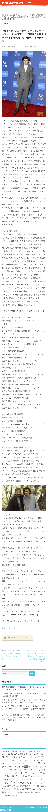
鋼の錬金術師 (9, 795)
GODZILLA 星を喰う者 (17, 754)
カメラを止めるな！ (13, 760)
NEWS (6, 23)
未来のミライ (9, 792)
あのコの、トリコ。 (30, 757)
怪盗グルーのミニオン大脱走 (23, 790)
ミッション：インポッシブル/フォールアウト (24, 781)
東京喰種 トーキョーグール (22, 792)
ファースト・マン (37, 776)
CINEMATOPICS (12, 3)
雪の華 (15, 795)
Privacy (29, 2)
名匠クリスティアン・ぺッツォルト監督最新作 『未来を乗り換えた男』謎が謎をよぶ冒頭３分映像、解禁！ (35, 656)
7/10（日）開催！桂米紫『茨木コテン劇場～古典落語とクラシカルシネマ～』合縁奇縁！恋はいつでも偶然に (23, 708)
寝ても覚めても (9, 789)
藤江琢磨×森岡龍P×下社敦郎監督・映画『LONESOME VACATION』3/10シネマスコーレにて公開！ (23, 688)
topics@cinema (9, 46)
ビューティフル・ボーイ (12, 628)
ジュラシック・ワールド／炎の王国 (23, 764)
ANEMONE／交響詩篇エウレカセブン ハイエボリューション (21, 751)
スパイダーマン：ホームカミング (23, 769)
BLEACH (4, 754)
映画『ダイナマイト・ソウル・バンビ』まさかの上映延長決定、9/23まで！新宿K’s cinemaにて (23, 701)
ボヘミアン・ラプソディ (14, 779)
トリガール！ (8, 773)
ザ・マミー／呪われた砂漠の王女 (33, 760)
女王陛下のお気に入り (12, 786)
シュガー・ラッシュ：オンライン (17, 763)
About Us (5, 734)
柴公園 (33, 792)
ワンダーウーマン (37, 783)
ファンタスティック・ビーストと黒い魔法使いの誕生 (23, 774)
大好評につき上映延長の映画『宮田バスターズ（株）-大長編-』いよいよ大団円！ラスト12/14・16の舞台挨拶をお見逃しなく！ (23, 717)
